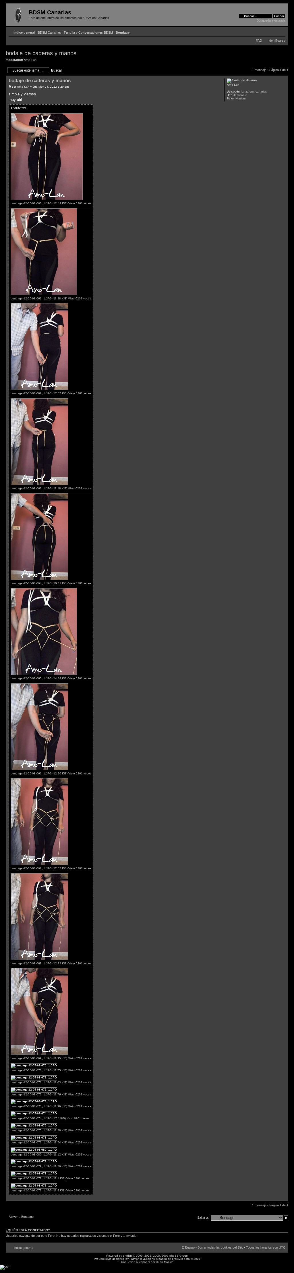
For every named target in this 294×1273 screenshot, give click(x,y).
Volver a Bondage (21, 1216)
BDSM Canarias (49, 32)
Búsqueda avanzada (271, 20)
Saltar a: (203, 1217)
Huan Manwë (164, 1262)
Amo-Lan (30, 59)
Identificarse (276, 40)
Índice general (24, 32)
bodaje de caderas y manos (41, 53)
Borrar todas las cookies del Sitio (220, 1247)
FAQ (259, 40)
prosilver (177, 1258)
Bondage (122, 32)
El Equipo (188, 1247)
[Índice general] (18, 14)
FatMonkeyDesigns (142, 1258)
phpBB (127, 1255)
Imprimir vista (272, 31)
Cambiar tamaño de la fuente (281, 31)
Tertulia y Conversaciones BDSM (88, 32)
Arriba (283, 1197)
